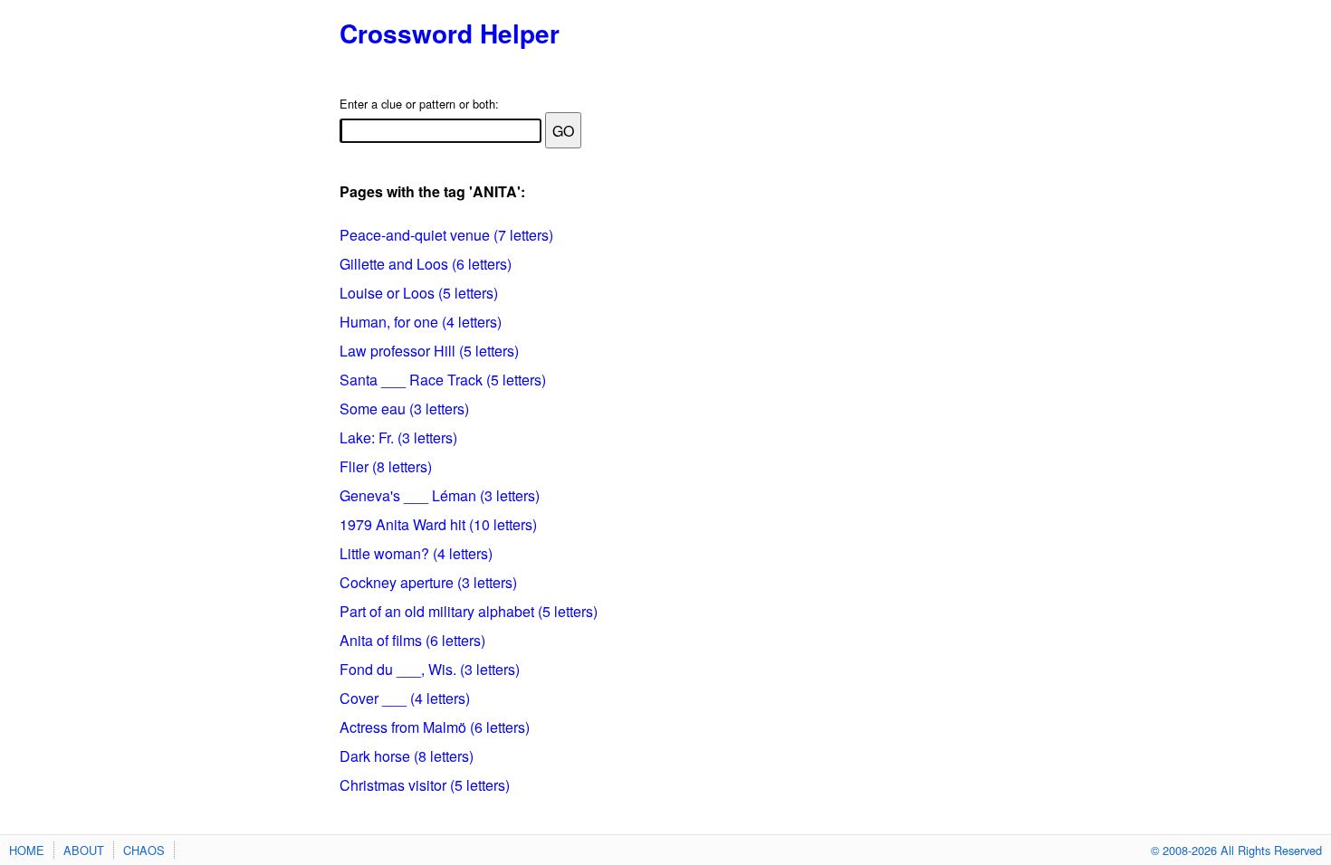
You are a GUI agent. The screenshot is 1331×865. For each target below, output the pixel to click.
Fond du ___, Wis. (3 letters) (430, 669)
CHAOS (144, 850)
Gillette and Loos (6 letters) (426, 263)
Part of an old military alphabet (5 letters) (469, 611)
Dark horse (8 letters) (407, 756)
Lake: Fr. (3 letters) (398, 437)
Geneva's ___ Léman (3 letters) (440, 495)
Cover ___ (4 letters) (405, 698)
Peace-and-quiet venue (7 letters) (446, 234)
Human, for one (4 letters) (421, 321)
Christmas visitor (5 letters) (425, 785)
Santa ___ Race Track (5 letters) (443, 379)
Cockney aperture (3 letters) (428, 582)
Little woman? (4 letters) (416, 553)
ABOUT (83, 850)
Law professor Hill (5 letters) (429, 350)
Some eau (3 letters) (404, 408)
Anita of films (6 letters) (412, 640)
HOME (26, 850)
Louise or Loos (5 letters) (419, 292)
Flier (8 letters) (386, 466)
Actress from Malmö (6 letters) (435, 727)
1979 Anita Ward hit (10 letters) (438, 524)
